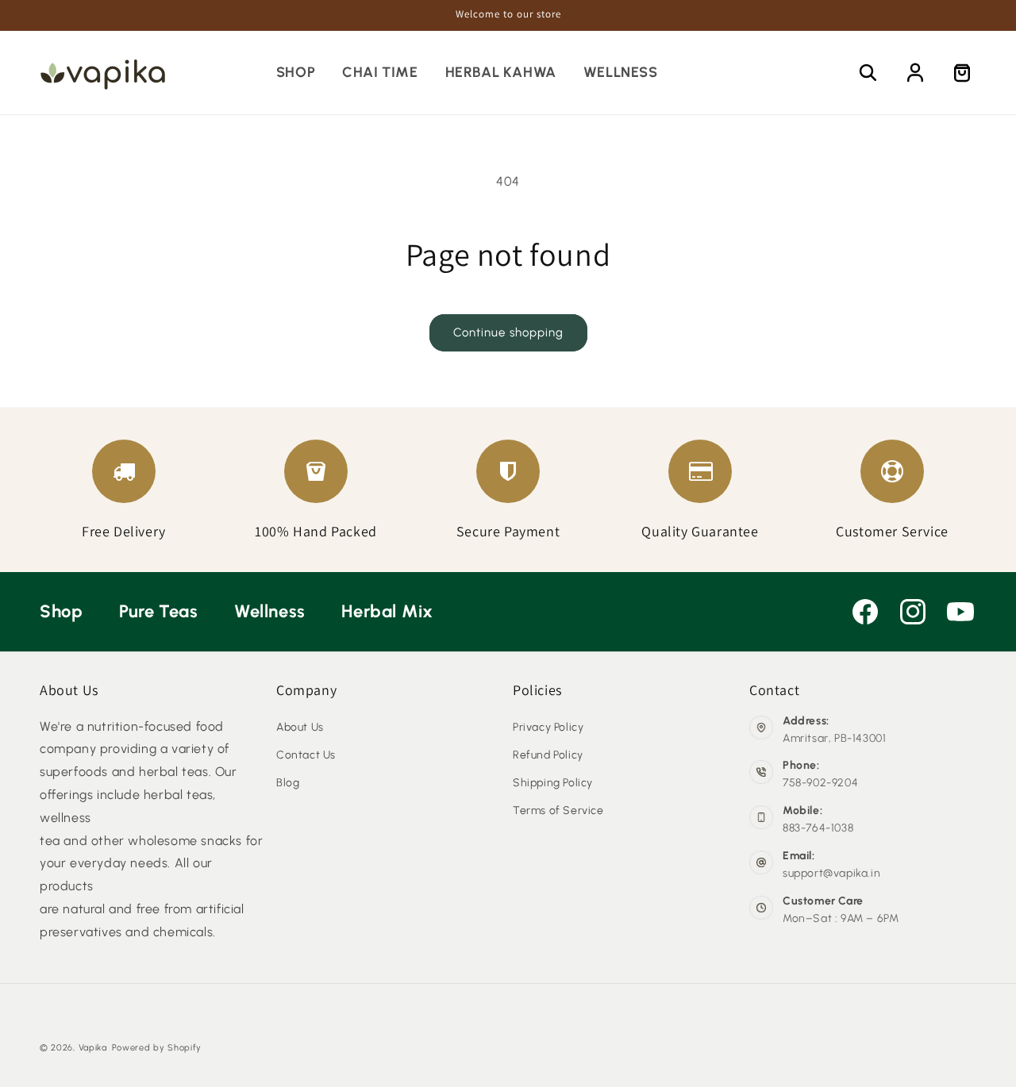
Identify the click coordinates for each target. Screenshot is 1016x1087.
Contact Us (306, 755)
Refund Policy (548, 755)
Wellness (272, 611)
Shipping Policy (553, 782)
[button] (868, 73)
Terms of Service (558, 810)
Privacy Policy (548, 727)
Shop (63, 611)
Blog (287, 782)
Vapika (93, 1048)
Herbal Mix (387, 611)
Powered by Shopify (157, 1048)
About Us (300, 727)
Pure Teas (160, 611)
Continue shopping (508, 332)
